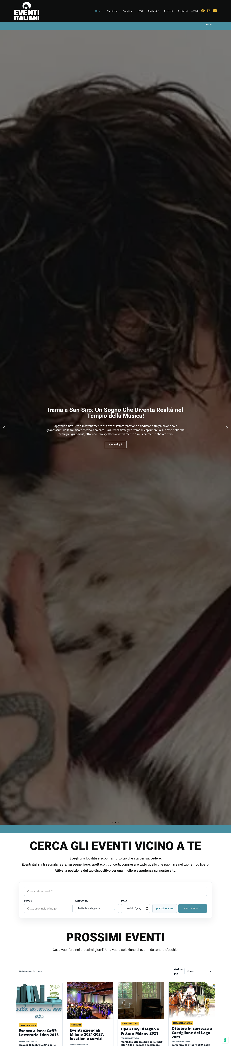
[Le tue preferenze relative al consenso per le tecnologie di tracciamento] (225, 1040)
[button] (4, 428)
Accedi (195, 11)
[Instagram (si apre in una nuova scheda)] (209, 10)
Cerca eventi (192, 908)
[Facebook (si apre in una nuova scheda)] (203, 10)
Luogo (28, 900)
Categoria (81, 900)
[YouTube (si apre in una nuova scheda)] (215, 10)
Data (124, 900)
